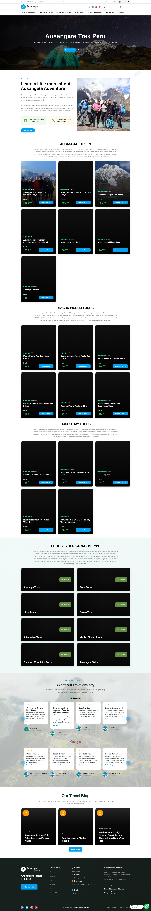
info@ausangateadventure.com (80, 878)
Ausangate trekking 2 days (109, 242)
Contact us (82, 50)
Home (51, 872)
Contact (52, 888)
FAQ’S (114, 1)
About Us (121, 13)
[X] (92, 7)
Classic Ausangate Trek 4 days (110, 195)
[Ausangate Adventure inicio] (53, 7)
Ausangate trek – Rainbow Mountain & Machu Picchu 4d (35, 241)
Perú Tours (109, 13)
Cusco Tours (79, 13)
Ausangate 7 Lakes (31, 290)
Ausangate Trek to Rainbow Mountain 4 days (34, 193)
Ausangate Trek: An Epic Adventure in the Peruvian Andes (37, 838)
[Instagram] (96, 7)
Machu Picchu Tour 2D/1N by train (112, 358)
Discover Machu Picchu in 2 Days (74, 406)
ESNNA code (53, 892)
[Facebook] (89, 7)
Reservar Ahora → (46, 202)
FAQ (51, 880)
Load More (75, 849)
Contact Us (28, 130)
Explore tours (69, 50)
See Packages (65, 579)
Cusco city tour (104, 474)
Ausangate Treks (28, 13)
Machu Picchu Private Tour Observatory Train (109, 404)
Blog (106, 1)
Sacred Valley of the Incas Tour (36, 474)
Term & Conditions (125, 907)
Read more (29, 725)
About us (52, 876)
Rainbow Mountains (46, 13)
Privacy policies (111, 907)
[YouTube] (99, 7)
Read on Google (31, 765)
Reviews (52, 884)
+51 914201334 (76, 871)
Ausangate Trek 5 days (70, 242)
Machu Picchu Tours (64, 13)
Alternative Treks (95, 13)
